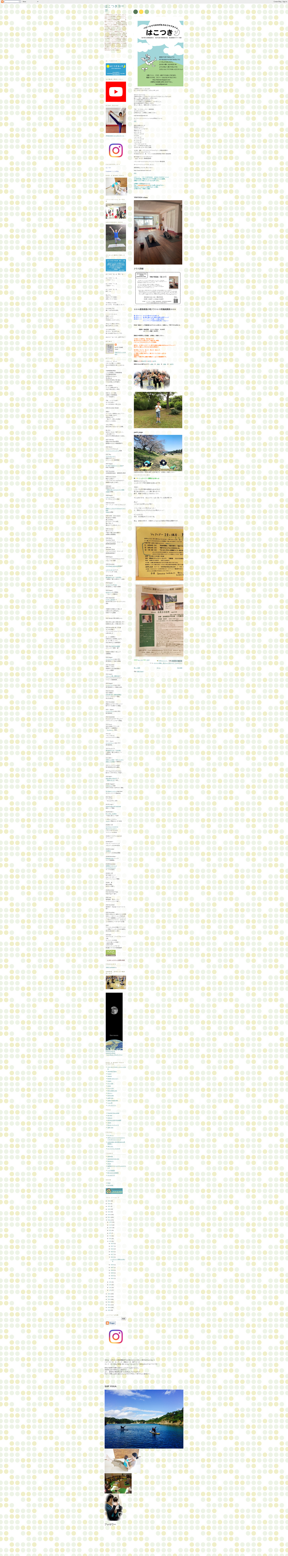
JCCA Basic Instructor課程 (113, 566)
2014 (109, 1296)
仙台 (115, 584)
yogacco (109, 1118)
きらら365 (110, 1083)
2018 (109, 1214)
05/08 (112, 1264)
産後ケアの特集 (110, 761)
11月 (110, 1225)
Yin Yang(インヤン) (111, 791)
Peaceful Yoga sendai (113, 1113)
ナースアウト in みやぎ (113, 1148)
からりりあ (110, 1088)
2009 (109, 1310)
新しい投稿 (137, 668)
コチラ (144, 361)
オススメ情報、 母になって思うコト (164, 663)
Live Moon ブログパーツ (114, 1055)
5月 (110, 1241)
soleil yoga (110, 1098)
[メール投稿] (170, 660)
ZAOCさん (109, 785)
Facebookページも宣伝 (112, 171)
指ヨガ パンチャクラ (113, 1125)
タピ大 (107, 821)
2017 (109, 1217)
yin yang (109, 1115)
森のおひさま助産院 (113, 1172)
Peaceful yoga (110, 858)
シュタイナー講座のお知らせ (149, 478)
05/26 (112, 1249)
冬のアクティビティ (111, 828)
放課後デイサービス (111, 865)
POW (108, 1183)
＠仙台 (107, 512)
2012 (109, 1302)
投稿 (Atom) (140, 671)
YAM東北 (108, 851)
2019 (109, 1212)
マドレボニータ (110, 456)
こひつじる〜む (110, 570)
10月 (110, 1227)
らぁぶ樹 (109, 1103)
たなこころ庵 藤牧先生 (112, 676)
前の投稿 (179, 668)
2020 (109, 1209)
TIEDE (109, 1122)
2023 (109, 1201)
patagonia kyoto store (113, 1159)
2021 (109, 1206)
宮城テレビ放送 (110, 759)
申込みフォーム (145, 183)
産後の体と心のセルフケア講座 (115, 489)
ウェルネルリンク (111, 867)
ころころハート (111, 1105)
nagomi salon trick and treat (113, 806)
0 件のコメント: (163, 660)
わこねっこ (110, 730)
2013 (109, 1299)
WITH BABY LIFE (112, 1090)
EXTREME (110, 1185)
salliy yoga (110, 1127)
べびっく (108, 497)
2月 (110, 1287)
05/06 (112, 1270)
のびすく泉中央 (110, 599)
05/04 (112, 1275)
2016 (109, 1220)
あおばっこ (109, 592)
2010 (109, 1307)
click (135, 121)
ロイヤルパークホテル (112, 826)
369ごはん (110, 1146)
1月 (110, 1290)
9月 (110, 1230)
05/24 (112, 1251)
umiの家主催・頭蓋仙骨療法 (113, 694)
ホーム (159, 668)
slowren (109, 1076)
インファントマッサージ (112, 450)
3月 (110, 1284)
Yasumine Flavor (112, 1071)
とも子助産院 (111, 1170)
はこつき (108, 167)
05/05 (112, 1273)
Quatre (109, 1081)
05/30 (112, 1243)
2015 (109, 1293)
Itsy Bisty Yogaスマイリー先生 (114, 465)
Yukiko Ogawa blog (112, 1100)
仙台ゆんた (110, 1161)
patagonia (110, 1156)
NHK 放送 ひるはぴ (111, 778)
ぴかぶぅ (109, 1093)
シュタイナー (178, 663)
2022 (109, 1203)
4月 (110, 1282)
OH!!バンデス (119, 759)
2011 (109, 1304)
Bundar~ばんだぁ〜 (112, 1078)
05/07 (112, 1267)
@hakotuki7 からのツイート (115, 136)
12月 (110, 1222)
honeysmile (110, 1095)
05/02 (112, 1278)
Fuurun (109, 1073)
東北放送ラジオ (110, 577)
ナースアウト (109, 584)
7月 (110, 1236)
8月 (110, 1233)
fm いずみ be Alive (111, 813)
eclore (109, 1086)
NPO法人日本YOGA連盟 (114, 1120)
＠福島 (107, 491)
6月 (110, 1238)
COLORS (118, 577)
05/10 (112, 1257)
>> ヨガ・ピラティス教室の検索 (116, 960)
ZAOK (109, 1163)
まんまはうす (111, 1175)
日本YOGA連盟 (115, 646)
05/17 (112, 1254)
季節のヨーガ (110, 780)
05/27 (112, 1246)
